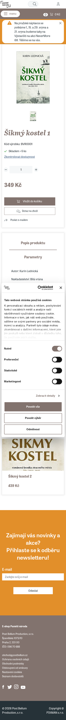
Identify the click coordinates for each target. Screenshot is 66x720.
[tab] (33, 245)
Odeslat (33, 591)
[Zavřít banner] (60, 288)
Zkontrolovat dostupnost (19, 157)
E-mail (7, 569)
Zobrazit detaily (45, 395)
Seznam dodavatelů (13, 676)
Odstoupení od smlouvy (15, 667)
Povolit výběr (33, 417)
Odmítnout (33, 429)
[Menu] (10, 14)
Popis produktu (33, 242)
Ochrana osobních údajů (15, 659)
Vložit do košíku (32, 201)
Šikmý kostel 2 (20, 476)
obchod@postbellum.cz (14, 655)
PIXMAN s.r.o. (55, 712)
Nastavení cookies (12, 672)
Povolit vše (33, 406)
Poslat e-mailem (19, 220)
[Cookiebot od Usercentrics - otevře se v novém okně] (39, 288)
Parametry (33, 256)
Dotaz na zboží (30, 211)
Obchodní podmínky (13, 663)
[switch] (57, 359)
